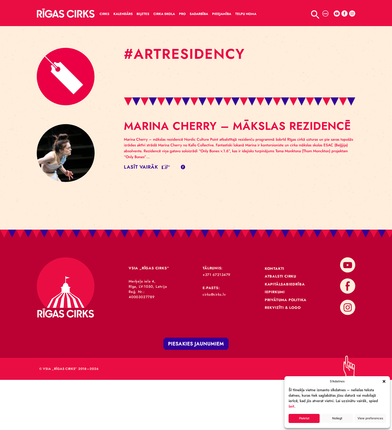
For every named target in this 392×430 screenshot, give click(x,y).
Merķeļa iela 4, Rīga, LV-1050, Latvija (148, 284)
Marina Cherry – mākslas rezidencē (237, 126)
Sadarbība (199, 14)
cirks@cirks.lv (214, 294)
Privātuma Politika (285, 299)
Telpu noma (245, 14)
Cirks (104, 14)
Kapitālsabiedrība (285, 284)
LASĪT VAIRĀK (141, 166)
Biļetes (143, 14)
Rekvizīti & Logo (283, 307)
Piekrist (304, 418)
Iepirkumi (275, 292)
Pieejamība (221, 14)
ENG (325, 13)
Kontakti (274, 268)
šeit (291, 406)
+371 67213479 (216, 274)
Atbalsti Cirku (280, 276)
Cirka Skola (164, 14)
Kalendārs (123, 14)
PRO (182, 14)
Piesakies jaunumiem (196, 343)
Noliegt (337, 418)
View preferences (370, 418)
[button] (384, 381)
